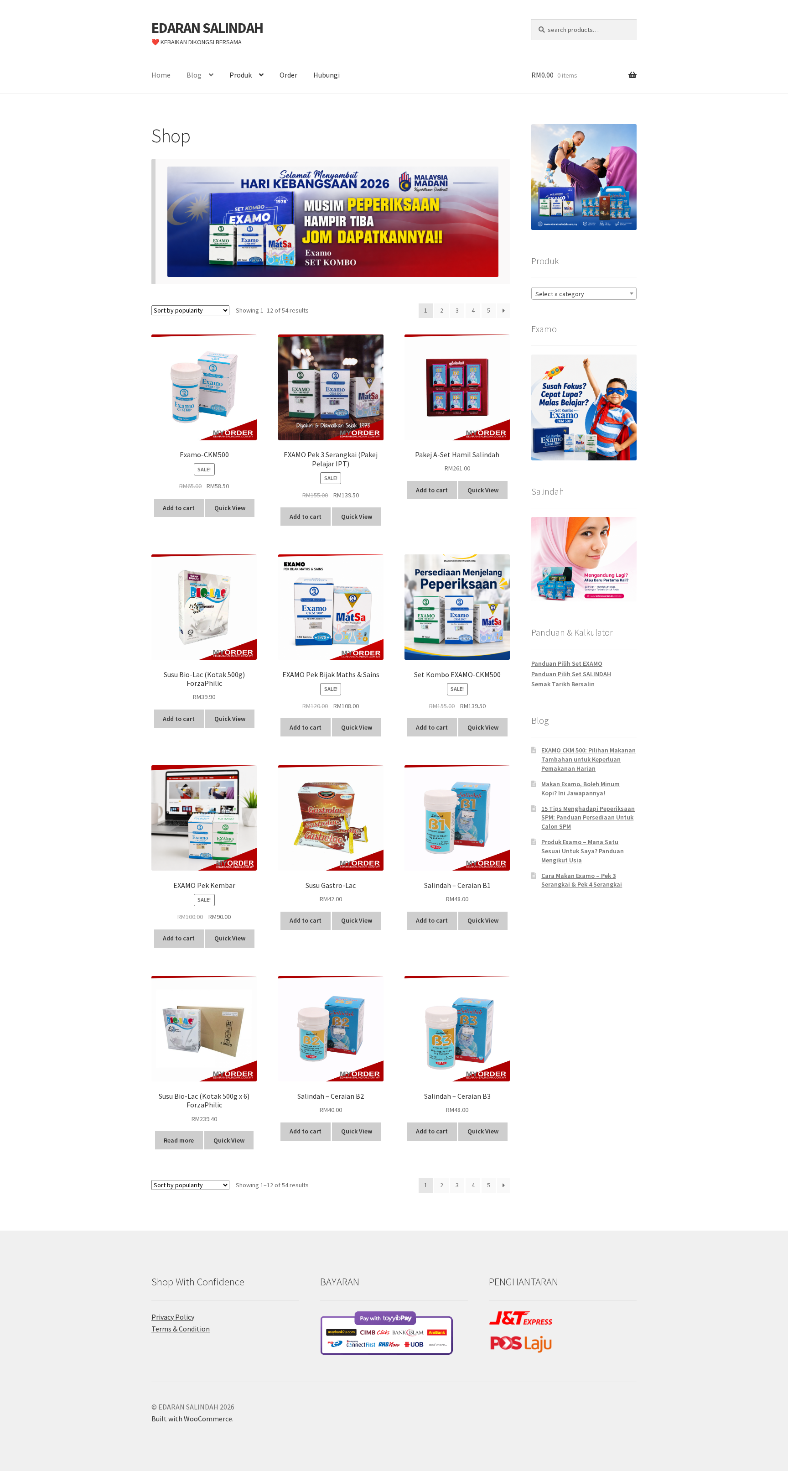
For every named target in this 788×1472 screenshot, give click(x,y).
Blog (194, 74)
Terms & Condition (180, 1328)
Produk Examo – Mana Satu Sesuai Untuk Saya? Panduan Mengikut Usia (582, 851)
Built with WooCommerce (191, 1418)
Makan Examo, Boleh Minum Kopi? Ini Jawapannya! (580, 788)
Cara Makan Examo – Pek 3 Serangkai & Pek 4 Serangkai (581, 880)
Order (288, 74)
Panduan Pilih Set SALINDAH (571, 674)
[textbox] (584, 293)
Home (161, 74)
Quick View (229, 508)
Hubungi (326, 74)
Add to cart (179, 508)
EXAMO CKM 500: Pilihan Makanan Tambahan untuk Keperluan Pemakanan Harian (588, 759)
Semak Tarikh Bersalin (563, 684)
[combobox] (584, 293)
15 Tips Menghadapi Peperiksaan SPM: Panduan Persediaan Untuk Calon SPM (588, 817)
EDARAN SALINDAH (207, 28)
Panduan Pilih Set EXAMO (566, 663)
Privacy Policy (172, 1316)
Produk (240, 74)
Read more (179, 1140)
